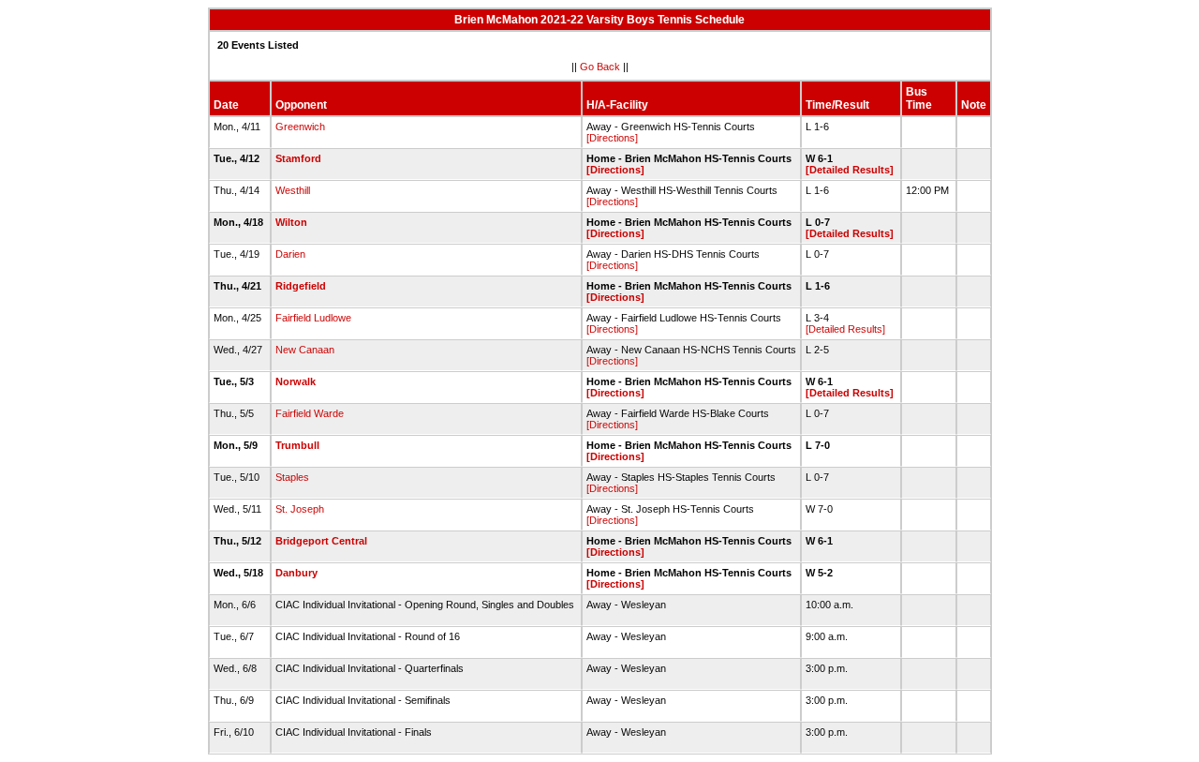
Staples (292, 477)
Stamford (298, 158)
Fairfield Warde (309, 413)
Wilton (291, 222)
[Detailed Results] (850, 169)
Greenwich (300, 126)
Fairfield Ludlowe (313, 317)
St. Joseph (299, 509)
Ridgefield (300, 285)
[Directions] (612, 137)
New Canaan (304, 349)
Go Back (600, 66)
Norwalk (295, 381)
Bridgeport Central (321, 540)
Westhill (292, 190)
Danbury (296, 572)
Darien (290, 254)
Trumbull (297, 445)
